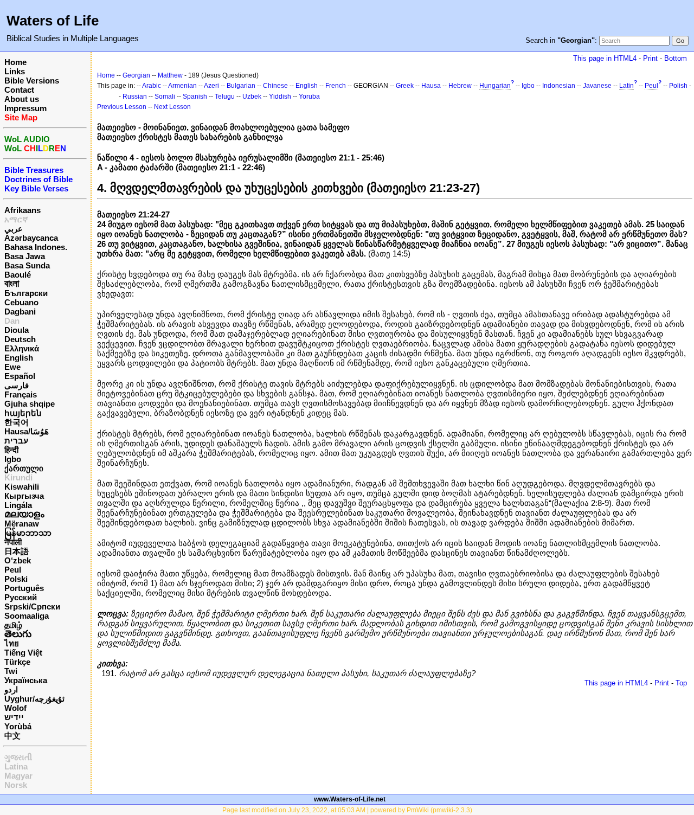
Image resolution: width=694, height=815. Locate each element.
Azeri (211, 85)
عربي (13, 228)
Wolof (15, 708)
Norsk (15, 785)
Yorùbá (17, 726)
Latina (16, 766)
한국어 (16, 422)
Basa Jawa (24, 256)
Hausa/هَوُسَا (26, 431)
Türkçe (17, 661)
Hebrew (460, 85)
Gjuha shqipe (29, 403)
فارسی (16, 385)
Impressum (25, 108)
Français (20, 394)
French (335, 85)
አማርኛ (16, 219)
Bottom (675, 58)
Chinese (275, 85)
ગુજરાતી (18, 757)
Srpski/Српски (32, 606)
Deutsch (20, 339)
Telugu (225, 96)
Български (26, 293)
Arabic (151, 85)
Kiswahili (21, 486)
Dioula (16, 330)
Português (24, 588)
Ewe (12, 366)
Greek (405, 85)
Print (650, 58)
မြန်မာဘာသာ (28, 532)
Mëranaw (21, 523)
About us (21, 99)
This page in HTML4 (605, 58)
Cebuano (21, 302)
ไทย (11, 643)
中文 (12, 735)
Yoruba (309, 96)
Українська (25, 680)
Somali (165, 96)
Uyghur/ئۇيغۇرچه (34, 698)
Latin (626, 85)
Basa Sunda (27, 265)
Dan (12, 320)
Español (19, 376)
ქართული (23, 468)
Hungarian (495, 85)
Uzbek (251, 96)
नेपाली (13, 542)
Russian (135, 96)
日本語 (16, 551)
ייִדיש (14, 717)
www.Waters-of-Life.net (349, 799)
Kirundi (18, 477)
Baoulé (17, 274)
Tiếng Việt (23, 652)
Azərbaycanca (31, 237)
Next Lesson (172, 107)
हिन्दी (11, 449)
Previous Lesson (121, 107)
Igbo (12, 459)
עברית (16, 440)
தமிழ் (13, 625)
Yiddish (280, 96)
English (18, 357)
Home (15, 62)
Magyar (18, 775)
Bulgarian (241, 85)
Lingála (18, 505)
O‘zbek (17, 560)
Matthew (170, 75)
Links (14, 71)
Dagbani (20, 311)
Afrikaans (22, 210)
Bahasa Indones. (35, 247)
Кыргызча (24, 495)
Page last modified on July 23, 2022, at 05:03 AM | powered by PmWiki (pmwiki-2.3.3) (347, 810)
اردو (11, 689)
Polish (678, 85)
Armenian (182, 85)
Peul (12, 569)
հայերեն (23, 413)
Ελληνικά (21, 348)
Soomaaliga (26, 615)
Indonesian (558, 85)
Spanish (195, 96)
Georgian (136, 75)
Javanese (597, 85)
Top (681, 683)
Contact (19, 89)
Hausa (431, 85)
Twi (10, 671)
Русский (20, 597)
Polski (16, 578)
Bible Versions (31, 80)
